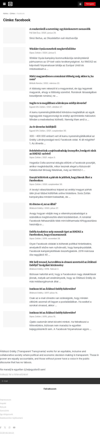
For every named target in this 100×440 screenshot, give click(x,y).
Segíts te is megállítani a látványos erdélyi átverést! (57, 103)
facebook (20, 13)
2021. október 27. (54, 107)
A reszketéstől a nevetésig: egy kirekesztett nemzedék (59, 28)
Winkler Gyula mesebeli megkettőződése (52, 48)
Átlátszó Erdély (36, 208)
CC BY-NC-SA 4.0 (7, 433)
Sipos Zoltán (35, 53)
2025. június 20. (49, 33)
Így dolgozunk (6, 414)
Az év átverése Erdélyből (42, 126)
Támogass (90, 4)
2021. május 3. (49, 157)
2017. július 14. (51, 293)
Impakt (3, 403)
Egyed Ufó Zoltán (37, 107)
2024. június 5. (49, 53)
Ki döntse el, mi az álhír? (42, 204)
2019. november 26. (51, 238)
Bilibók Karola (35, 83)
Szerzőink (4, 411)
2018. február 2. (52, 269)
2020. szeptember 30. (53, 184)
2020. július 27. (51, 208)
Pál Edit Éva (34, 33)
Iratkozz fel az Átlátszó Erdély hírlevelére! (52, 288)
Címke (12, 13)
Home (5, 13)
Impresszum (5, 400)
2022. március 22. (52, 83)
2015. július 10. (49, 316)
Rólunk (3, 407)
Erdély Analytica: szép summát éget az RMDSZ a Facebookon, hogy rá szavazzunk (56, 233)
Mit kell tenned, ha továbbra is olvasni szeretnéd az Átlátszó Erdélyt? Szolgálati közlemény (63, 264)
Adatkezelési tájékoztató (11, 418)
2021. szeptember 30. (56, 131)
